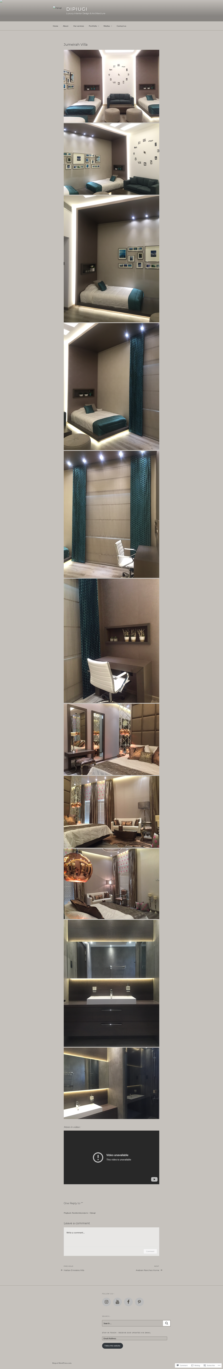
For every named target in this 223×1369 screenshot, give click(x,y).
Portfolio (93, 26)
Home (55, 26)
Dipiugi (76, 9)
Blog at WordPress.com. (62, 1363)
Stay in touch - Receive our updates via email (126, 1333)
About (65, 26)
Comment (150, 1251)
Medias (107, 26)
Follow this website (112, 1346)
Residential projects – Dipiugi (83, 1213)
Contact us (121, 26)
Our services (78, 26)
